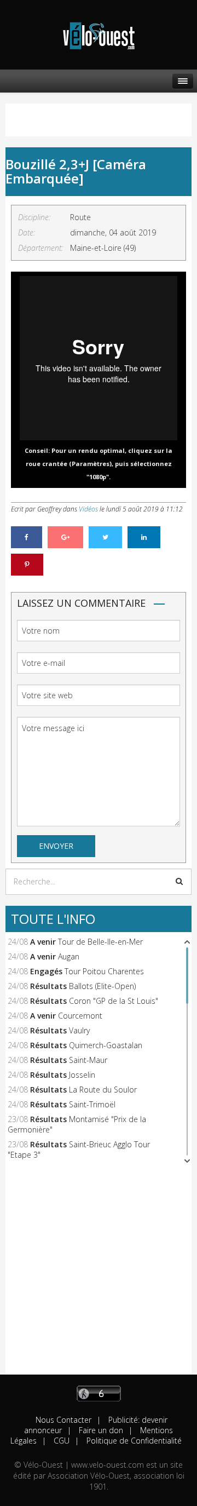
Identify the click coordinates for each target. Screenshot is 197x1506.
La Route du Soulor (103, 1089)
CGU (60, 1440)
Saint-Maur (88, 1060)
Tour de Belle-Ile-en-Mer (100, 941)
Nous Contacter (63, 1420)
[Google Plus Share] (65, 537)
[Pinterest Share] (27, 565)
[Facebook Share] (26, 537)
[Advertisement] (98, 1276)
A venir (43, 941)
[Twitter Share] (105, 537)
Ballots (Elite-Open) (102, 986)
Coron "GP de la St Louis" (113, 1001)
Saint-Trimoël (92, 1104)
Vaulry (79, 1030)
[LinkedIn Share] (144, 537)
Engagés (46, 971)
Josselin (82, 1075)
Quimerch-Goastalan (105, 1045)
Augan (68, 956)
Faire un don (100, 1430)
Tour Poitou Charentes (104, 971)
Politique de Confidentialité (133, 1440)
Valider (179, 881)
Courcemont (80, 1015)
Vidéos (88, 509)
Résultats (48, 986)
